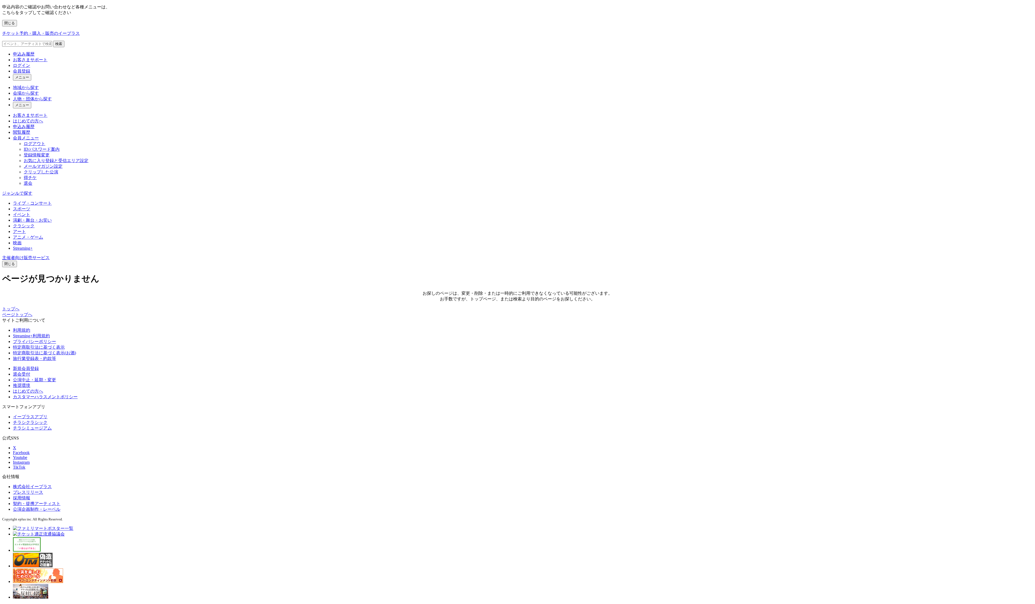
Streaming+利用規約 (31, 336)
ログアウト (34, 143)
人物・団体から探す (32, 99)
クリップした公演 (41, 172)
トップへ (10, 309)
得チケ (30, 177)
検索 (58, 44)
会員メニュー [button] (26, 138)
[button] (9, 264)
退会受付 (21, 374)
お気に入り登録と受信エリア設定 (56, 160)
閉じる (9, 23)
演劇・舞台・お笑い (32, 220)
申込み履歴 (23, 54)
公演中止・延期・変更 (34, 380)
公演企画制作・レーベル (36, 509)
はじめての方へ (28, 121)
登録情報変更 (37, 155)
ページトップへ (17, 314)
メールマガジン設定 (43, 166)
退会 (28, 183)
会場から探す (26, 93)
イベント (21, 214)
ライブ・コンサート (32, 203)
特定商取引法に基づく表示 (39, 347)
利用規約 (21, 330)
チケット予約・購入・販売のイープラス (41, 33)
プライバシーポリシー (34, 341)
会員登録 (21, 71)
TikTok (19, 467)
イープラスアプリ (30, 416)
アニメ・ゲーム (28, 237)
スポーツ (21, 209)
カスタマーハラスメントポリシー (45, 396)
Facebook (21, 452)
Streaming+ (23, 248)
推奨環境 (21, 385)
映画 (17, 243)
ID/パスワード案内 (42, 149)
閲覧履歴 (21, 132)
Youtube (20, 457)
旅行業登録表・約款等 (34, 358)
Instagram (21, 462)
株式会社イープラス (32, 486)
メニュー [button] (22, 77)
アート (19, 231)
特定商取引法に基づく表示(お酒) (44, 353)
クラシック (23, 226)
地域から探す (26, 87)
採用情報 (21, 498)
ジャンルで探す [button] (17, 193)
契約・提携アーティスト (36, 503)
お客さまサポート (30, 59)
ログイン (21, 65)
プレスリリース (28, 492)
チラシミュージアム (32, 428)
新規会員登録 (26, 368)
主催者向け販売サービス (26, 257)
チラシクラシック (30, 422)
